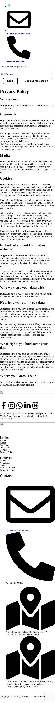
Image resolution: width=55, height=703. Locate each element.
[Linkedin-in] (27, 405)
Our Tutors (5, 445)
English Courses (7, 468)
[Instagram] (11, 405)
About (3, 443)
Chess (3, 465)
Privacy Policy (6, 452)
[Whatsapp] (19, 405)
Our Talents (5, 447)
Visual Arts (5, 463)
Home (3, 440)
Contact (3, 450)
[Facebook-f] (3, 405)
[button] (51, 73)
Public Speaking (7, 470)
